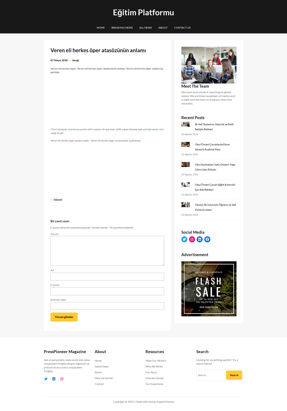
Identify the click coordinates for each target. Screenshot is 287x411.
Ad (52, 270)
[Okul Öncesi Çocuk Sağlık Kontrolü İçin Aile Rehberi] (186, 185)
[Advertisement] (107, 99)
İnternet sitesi (58, 299)
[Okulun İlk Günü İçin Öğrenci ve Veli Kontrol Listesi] (186, 205)
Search (234, 375)
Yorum (55, 234)
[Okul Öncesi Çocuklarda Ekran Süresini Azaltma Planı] (186, 145)
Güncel (58, 199)
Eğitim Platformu (143, 12)
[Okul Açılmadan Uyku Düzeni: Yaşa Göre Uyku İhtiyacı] (186, 165)
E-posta (54, 284)
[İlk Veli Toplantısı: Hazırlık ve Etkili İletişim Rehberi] (186, 125)
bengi (75, 60)
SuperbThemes (165, 401)
